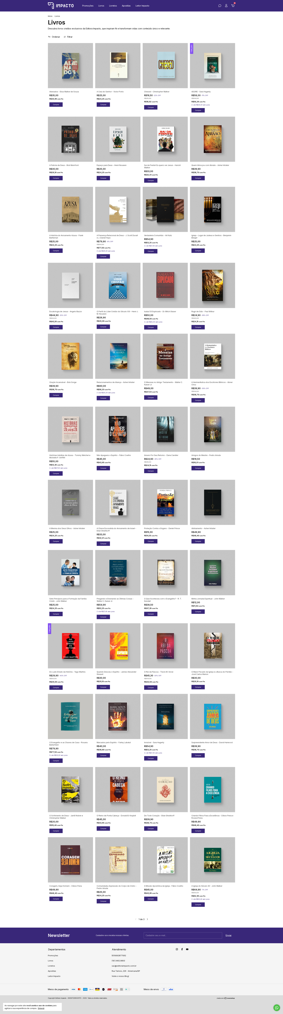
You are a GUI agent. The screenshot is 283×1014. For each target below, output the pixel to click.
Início (50, 16)
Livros (101, 5)
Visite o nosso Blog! (120, 976)
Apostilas (126, 5)
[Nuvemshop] (226, 998)
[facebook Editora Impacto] (182, 949)
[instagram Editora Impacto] (177, 949)
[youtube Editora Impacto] (187, 949)
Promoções (87, 5)
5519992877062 (119, 955)
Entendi (41, 1008)
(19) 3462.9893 (118, 961)
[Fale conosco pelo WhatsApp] (276, 1007)
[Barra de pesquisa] (220, 6)
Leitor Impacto (142, 5)
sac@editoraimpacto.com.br (124, 966)
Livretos (113, 5)
